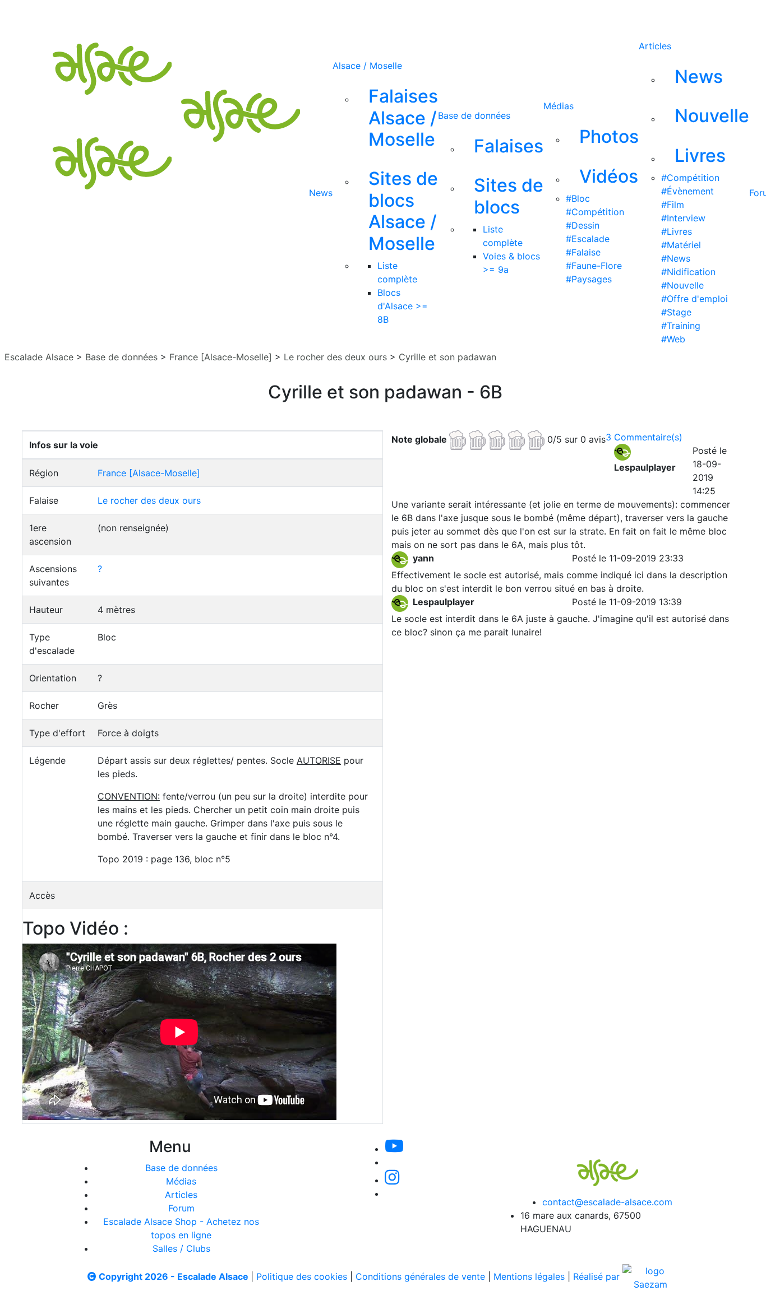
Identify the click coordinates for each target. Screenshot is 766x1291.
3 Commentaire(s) (644, 437)
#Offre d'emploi (694, 298)
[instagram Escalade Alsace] (403, 15)
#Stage (676, 312)
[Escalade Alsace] (596, 1165)
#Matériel (681, 244)
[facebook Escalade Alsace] (440, 15)
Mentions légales (529, 1276)
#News (675, 258)
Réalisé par (597, 1276)
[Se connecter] (510, 15)
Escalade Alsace (38, 357)
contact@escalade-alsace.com (607, 1202)
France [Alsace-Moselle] (220, 357)
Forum (181, 1208)
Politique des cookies (301, 1276)
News (321, 192)
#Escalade (588, 238)
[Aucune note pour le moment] (498, 438)
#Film (672, 204)
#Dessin (582, 225)
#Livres (676, 231)
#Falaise (583, 252)
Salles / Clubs (181, 1248)
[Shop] (478, 15)
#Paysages (589, 279)
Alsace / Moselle (367, 65)
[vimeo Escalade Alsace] (366, 15)
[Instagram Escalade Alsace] (392, 1180)
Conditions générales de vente (420, 1276)
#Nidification (688, 271)
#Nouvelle (682, 285)
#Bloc (578, 198)
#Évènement (687, 191)
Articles (655, 46)
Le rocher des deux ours (335, 357)
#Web (673, 339)
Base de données (474, 115)
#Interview (683, 218)
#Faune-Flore (594, 265)
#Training (680, 325)
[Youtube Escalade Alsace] (327, 15)
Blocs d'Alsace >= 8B (402, 306)
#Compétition (595, 211)
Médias (558, 106)
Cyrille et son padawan (447, 357)
